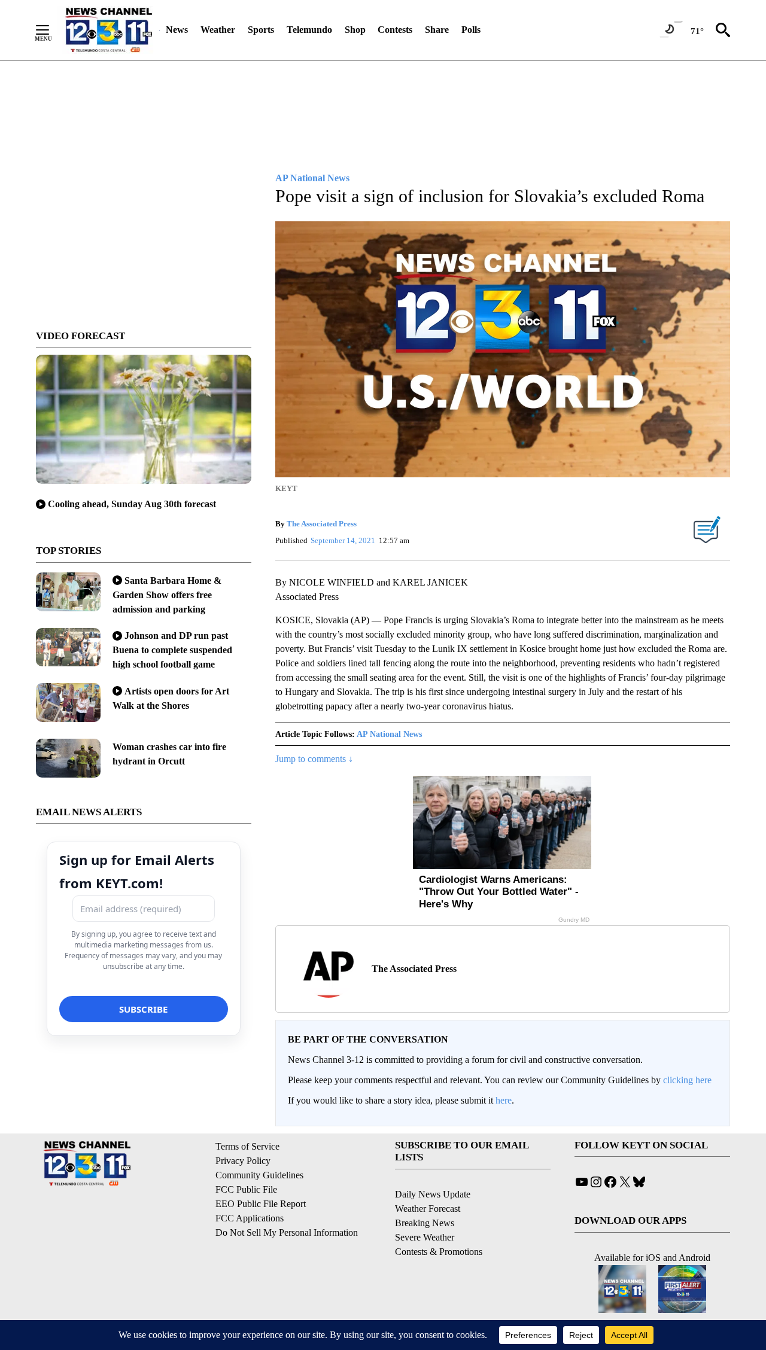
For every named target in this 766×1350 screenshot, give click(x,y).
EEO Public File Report (260, 1204)
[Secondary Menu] (51, 30)
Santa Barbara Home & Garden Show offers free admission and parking (167, 594)
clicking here (687, 1080)
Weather (217, 30)
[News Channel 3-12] (108, 30)
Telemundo (309, 30)
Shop (355, 30)
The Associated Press (322, 523)
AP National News (389, 734)
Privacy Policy (242, 1161)
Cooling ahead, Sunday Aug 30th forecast (132, 504)
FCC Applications (249, 1218)
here (504, 1100)
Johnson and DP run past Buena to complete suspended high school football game (172, 649)
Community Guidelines (259, 1175)
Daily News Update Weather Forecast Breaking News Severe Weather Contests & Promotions (438, 1223)
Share (437, 30)
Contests (395, 30)
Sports (261, 30)
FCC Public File (246, 1189)
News (177, 30)
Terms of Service (247, 1146)
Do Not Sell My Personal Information (286, 1232)
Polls (471, 30)
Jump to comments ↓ (314, 759)
